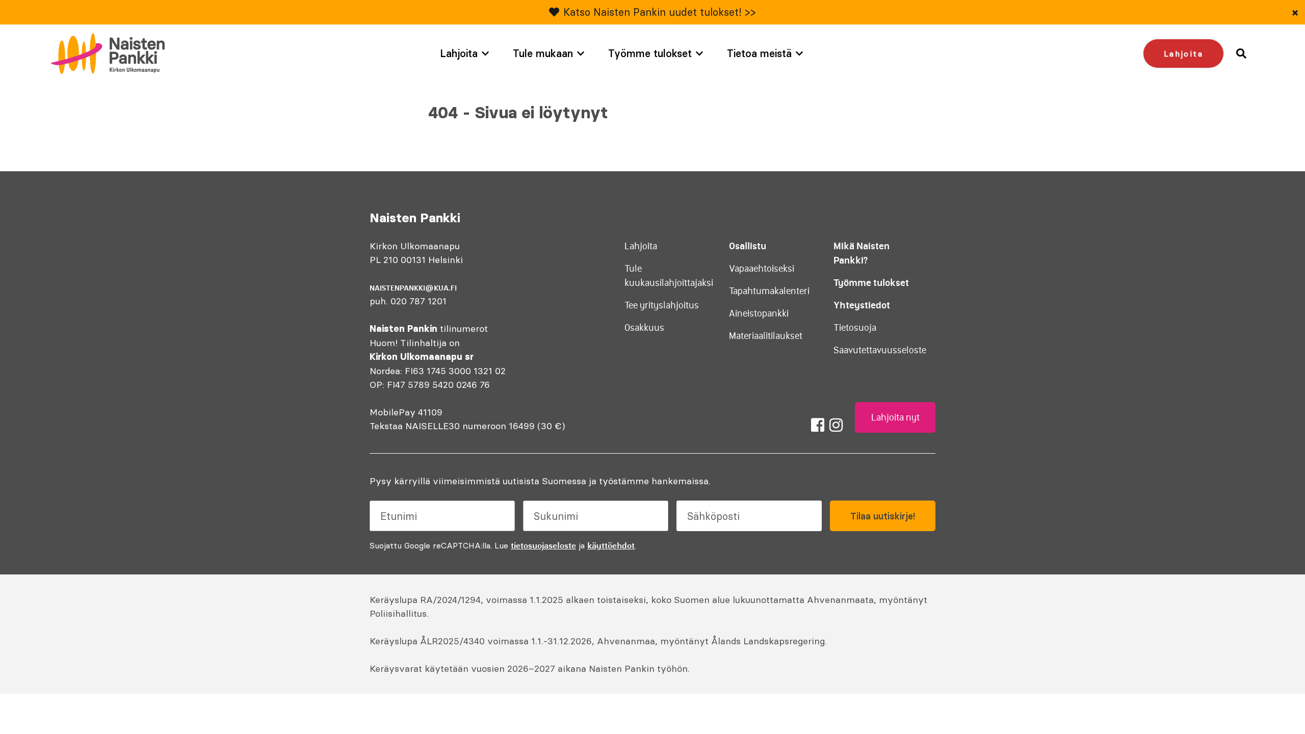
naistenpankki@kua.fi (413, 288)
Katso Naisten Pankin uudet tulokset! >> (659, 12)
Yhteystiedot (861, 305)
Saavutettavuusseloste (879, 350)
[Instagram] (836, 425)
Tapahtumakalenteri (769, 291)
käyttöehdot (611, 545)
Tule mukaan (543, 53)
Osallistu (747, 246)
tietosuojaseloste (543, 545)
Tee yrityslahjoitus (661, 305)
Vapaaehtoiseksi (761, 268)
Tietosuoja (854, 327)
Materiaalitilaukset (765, 336)
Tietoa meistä (759, 53)
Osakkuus (644, 327)
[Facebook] (817, 425)
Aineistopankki (759, 313)
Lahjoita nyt (895, 417)
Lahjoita (459, 53)
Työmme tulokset (650, 53)
